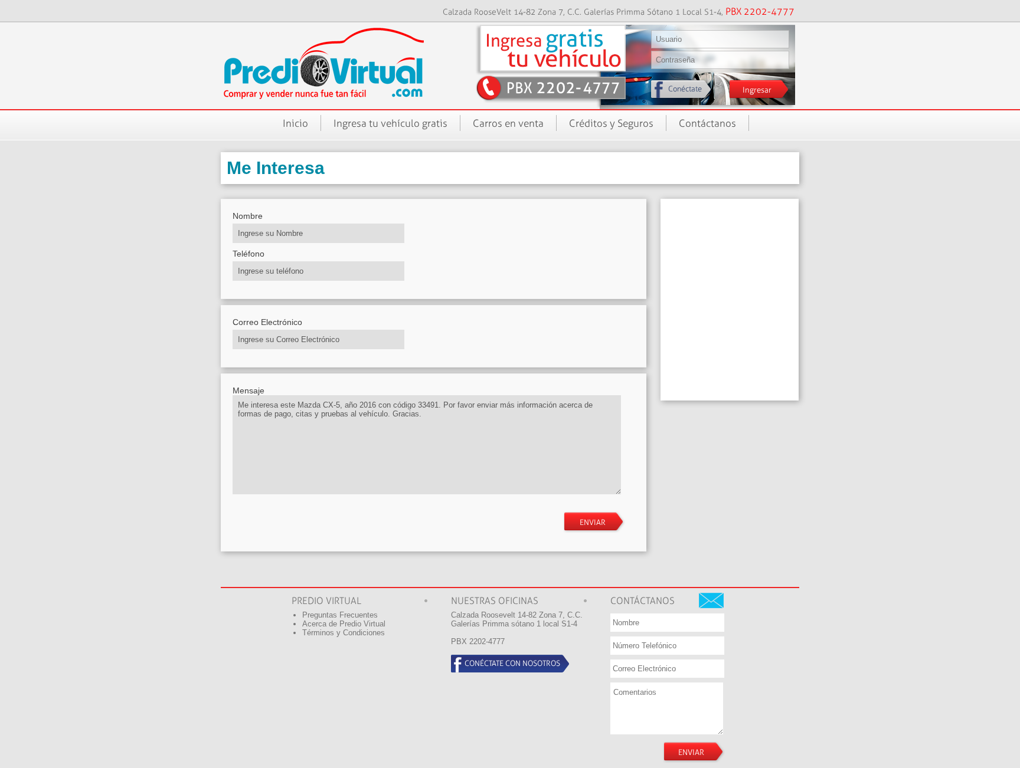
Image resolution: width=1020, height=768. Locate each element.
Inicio (295, 123)
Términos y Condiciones (343, 632)
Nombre (248, 216)
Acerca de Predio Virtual (343, 623)
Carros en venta (508, 123)
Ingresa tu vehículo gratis (390, 123)
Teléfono (248, 253)
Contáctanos (707, 123)
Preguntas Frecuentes (340, 615)
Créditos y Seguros (611, 123)
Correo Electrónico (267, 322)
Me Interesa (276, 168)
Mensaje (248, 390)
